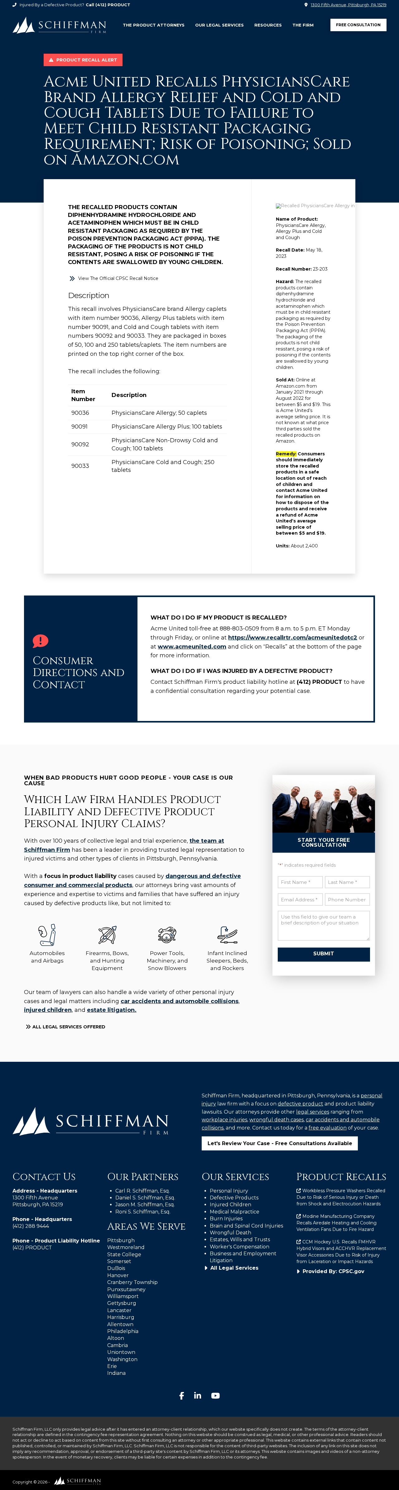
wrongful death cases (276, 1120)
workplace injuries (224, 1120)
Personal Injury (229, 1191)
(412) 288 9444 (30, 1226)
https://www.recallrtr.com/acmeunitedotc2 (292, 637)
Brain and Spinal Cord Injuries (246, 1226)
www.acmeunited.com (192, 646)
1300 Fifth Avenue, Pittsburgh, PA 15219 (349, 4)
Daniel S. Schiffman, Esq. (145, 1198)
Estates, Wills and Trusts (240, 1239)
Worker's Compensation (239, 1247)
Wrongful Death (230, 1233)
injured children (48, 1010)
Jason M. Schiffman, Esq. (145, 1205)
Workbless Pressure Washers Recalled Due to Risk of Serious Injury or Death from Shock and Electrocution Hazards (341, 1197)
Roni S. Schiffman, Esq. (143, 1212)
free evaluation (328, 1128)
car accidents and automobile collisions (179, 1001)
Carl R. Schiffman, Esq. (142, 1191)
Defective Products (234, 1198)
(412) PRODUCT (112, 4)
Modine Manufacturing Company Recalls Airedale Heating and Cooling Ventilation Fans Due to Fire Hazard (336, 1222)
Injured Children (230, 1205)
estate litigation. (112, 1010)
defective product (300, 1104)
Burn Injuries (226, 1219)
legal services (312, 1112)
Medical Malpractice (234, 1212)
